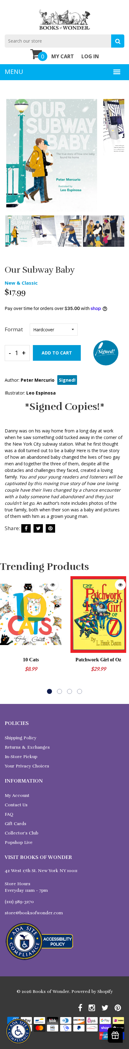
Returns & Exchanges (27, 747)
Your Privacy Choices (27, 766)
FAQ (9, 814)
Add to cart (57, 353)
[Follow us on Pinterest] (50, 528)
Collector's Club (21, 833)
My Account (17, 795)
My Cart (62, 56)
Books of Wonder (51, 991)
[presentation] (11, 159)
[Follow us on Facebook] (26, 528)
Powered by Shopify (92, 991)
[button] (49, 691)
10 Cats (31, 659)
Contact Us (16, 805)
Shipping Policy (20, 738)
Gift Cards (15, 823)
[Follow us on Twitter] (38, 528)
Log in (90, 56)
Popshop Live (19, 842)
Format (14, 329)
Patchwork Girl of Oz (98, 659)
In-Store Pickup (21, 756)
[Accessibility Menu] (18, 1031)
